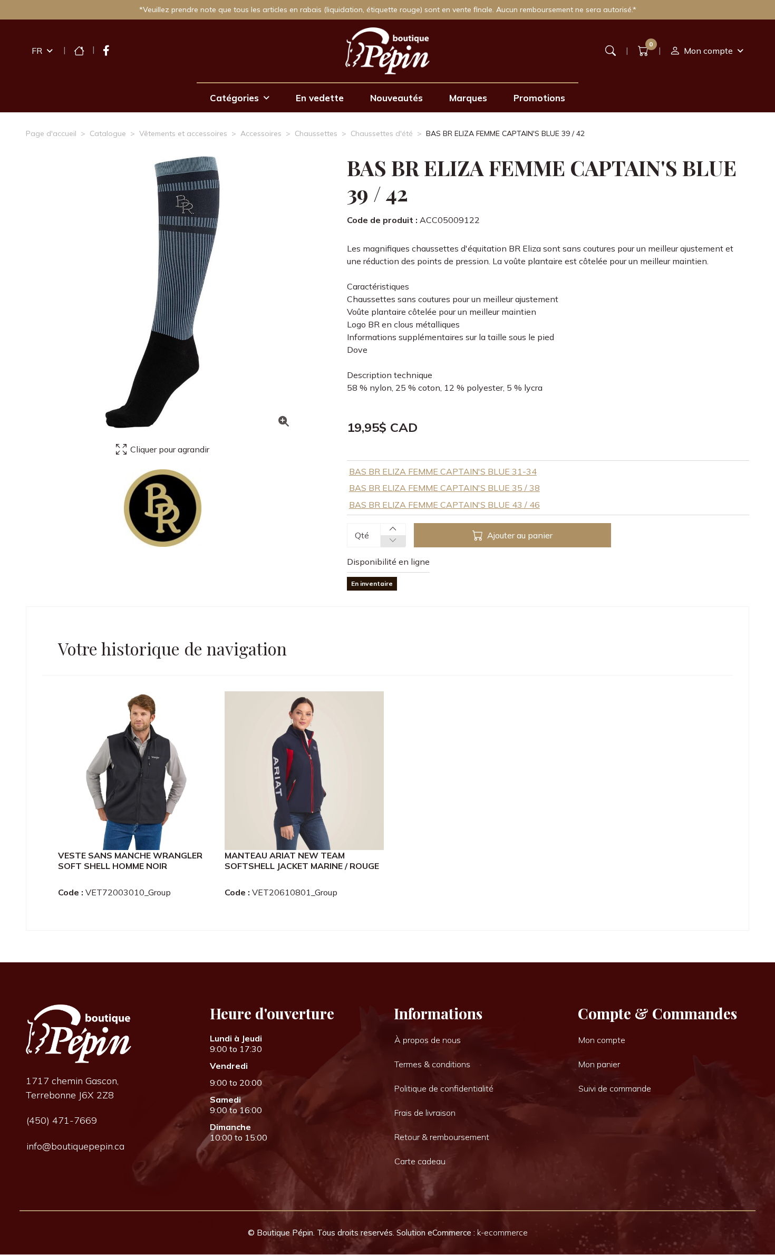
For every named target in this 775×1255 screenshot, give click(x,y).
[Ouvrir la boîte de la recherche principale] (610, 50)
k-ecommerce (502, 1233)
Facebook (106, 50)
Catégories (234, 97)
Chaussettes (316, 133)
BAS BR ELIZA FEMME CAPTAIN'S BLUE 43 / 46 (444, 504)
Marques (468, 97)
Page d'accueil (51, 133)
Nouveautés (396, 97)
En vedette (320, 97)
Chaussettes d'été (382, 133)
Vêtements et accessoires (183, 133)
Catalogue (108, 133)
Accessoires (261, 133)
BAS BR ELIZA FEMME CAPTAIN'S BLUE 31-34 (443, 471)
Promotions (539, 97)
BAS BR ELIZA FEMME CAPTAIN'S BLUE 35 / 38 (444, 487)
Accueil (79, 50)
